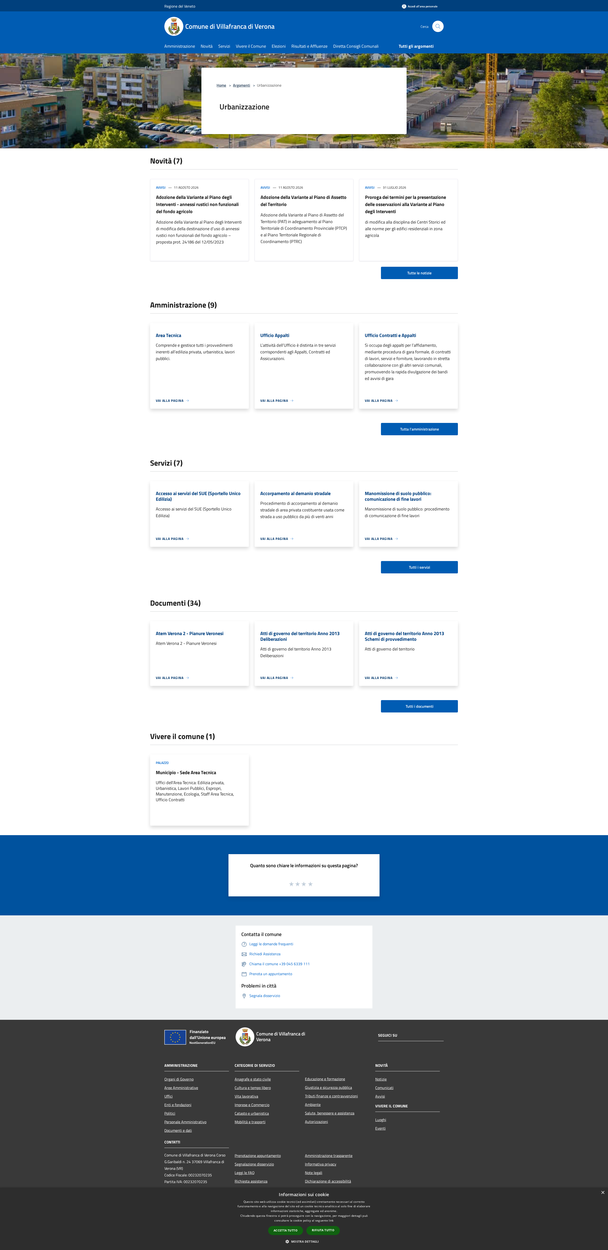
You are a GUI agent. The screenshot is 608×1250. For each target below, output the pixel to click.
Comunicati (384, 1088)
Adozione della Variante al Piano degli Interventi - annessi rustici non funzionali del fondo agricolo (197, 204)
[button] (304, 1241)
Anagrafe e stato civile (253, 1079)
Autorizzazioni (316, 1121)
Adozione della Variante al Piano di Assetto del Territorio (304, 200)
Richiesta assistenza (251, 1181)
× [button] (602, 1192)
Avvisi (161, 187)
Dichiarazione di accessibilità (328, 1181)
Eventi (380, 1128)
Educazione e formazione (325, 1079)
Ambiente (313, 1104)
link (331, 1220)
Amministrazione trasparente (328, 1155)
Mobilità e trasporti (250, 1122)
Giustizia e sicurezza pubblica (328, 1087)
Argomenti (241, 85)
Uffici (168, 1096)
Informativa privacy (320, 1164)
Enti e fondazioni (177, 1105)
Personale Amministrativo (185, 1122)
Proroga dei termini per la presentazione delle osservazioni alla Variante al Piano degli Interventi (405, 204)
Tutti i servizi (419, 567)
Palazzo (162, 762)
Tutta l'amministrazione (419, 429)
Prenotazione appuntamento (258, 1155)
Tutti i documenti (419, 706)
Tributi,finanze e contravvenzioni (331, 1096)
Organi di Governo (179, 1079)
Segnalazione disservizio (254, 1164)
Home (221, 85)
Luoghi (380, 1120)
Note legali (313, 1172)
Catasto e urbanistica (252, 1113)
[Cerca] (438, 26)
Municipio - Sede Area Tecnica (186, 772)
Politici (169, 1113)
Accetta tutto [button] (286, 1230)
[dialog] (304, 1219)
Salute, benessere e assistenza (329, 1113)
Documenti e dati (178, 1130)
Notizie (381, 1079)
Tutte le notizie (419, 273)
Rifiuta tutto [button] (323, 1230)
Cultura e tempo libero (253, 1088)
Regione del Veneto (179, 6)
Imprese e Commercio (252, 1105)
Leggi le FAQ (245, 1172)
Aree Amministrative (181, 1088)
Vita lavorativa (246, 1096)
